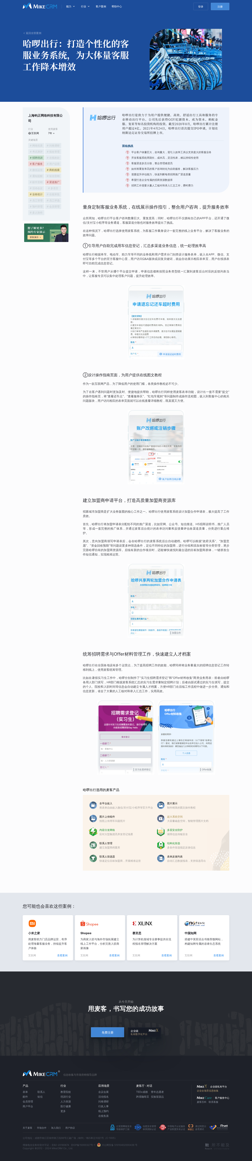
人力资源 (66, 1101)
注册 (220, 6)
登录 (200, 6)
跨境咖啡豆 (142, 1096)
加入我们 (56, 1127)
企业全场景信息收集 (207, 1090)
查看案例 (62, 955)
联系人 (41, 1091)
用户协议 (70, 1127)
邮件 (25, 1096)
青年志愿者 (157, 1091)
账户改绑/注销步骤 (169, 479)
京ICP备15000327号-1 (83, 1144)
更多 (63, 1111)
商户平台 (28, 1106)
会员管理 (28, 1101)
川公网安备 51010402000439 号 (119, 1144)
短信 (40, 1096)
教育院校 (66, 1091)
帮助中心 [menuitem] (117, 6)
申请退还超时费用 (170, 354)
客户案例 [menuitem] (101, 6)
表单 (25, 1091)
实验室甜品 (157, 1096)
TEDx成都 (142, 1091)
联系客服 (213, 1101)
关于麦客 (27, 1127)
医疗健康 (66, 1106)
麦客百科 (201, 1101)
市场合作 (41, 1127)
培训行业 (66, 1096)
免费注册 (107, 1032)
